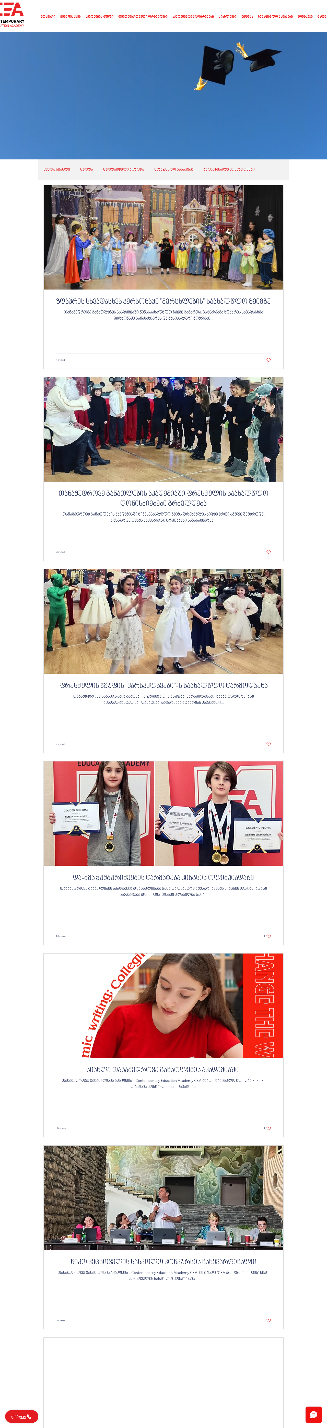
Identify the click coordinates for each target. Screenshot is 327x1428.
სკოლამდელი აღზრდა (123, 170)
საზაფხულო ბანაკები (173, 170)
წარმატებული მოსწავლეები (229, 170)
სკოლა (86, 170)
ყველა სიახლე (56, 170)
